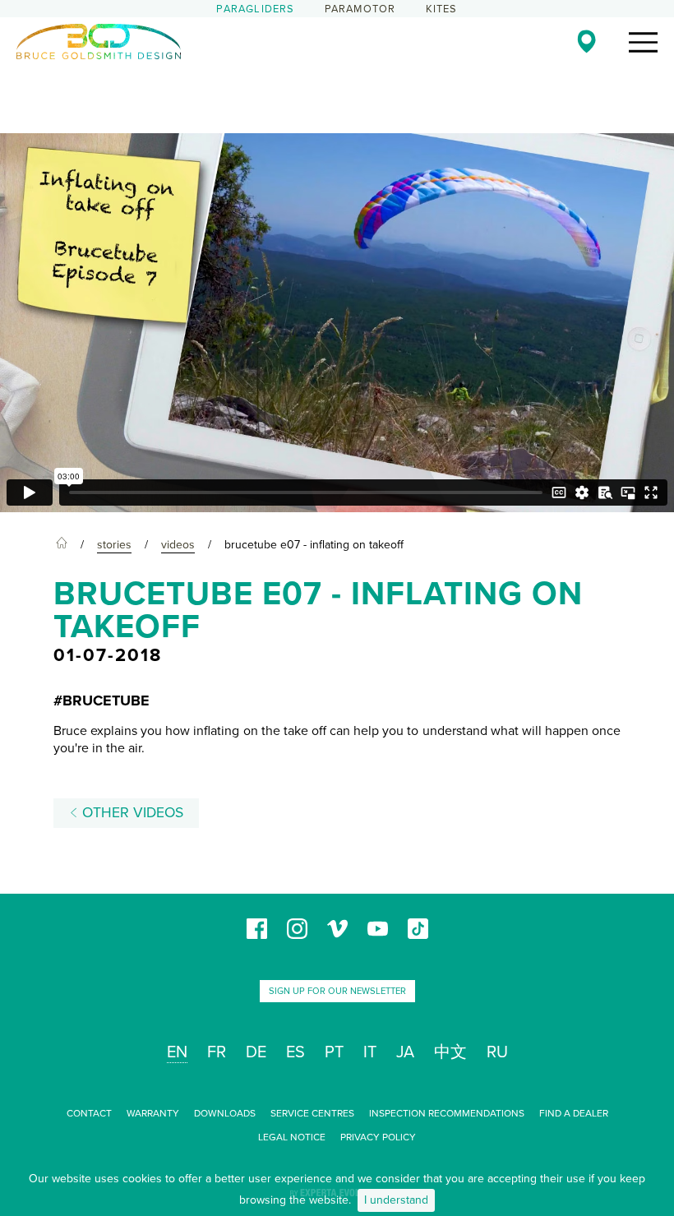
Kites (442, 9)
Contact (89, 1113)
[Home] (61, 545)
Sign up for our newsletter (337, 991)
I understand (396, 1200)
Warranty (153, 1113)
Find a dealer (573, 1113)
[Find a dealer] (586, 41)
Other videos (130, 812)
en (177, 1052)
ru (497, 1052)
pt (334, 1052)
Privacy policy (378, 1137)
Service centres (312, 1113)
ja (405, 1052)
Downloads (225, 1113)
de (256, 1052)
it (369, 1052)
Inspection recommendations (446, 1113)
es (295, 1052)
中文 (450, 1052)
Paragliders (255, 9)
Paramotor (360, 9)
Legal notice (291, 1137)
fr (216, 1052)
